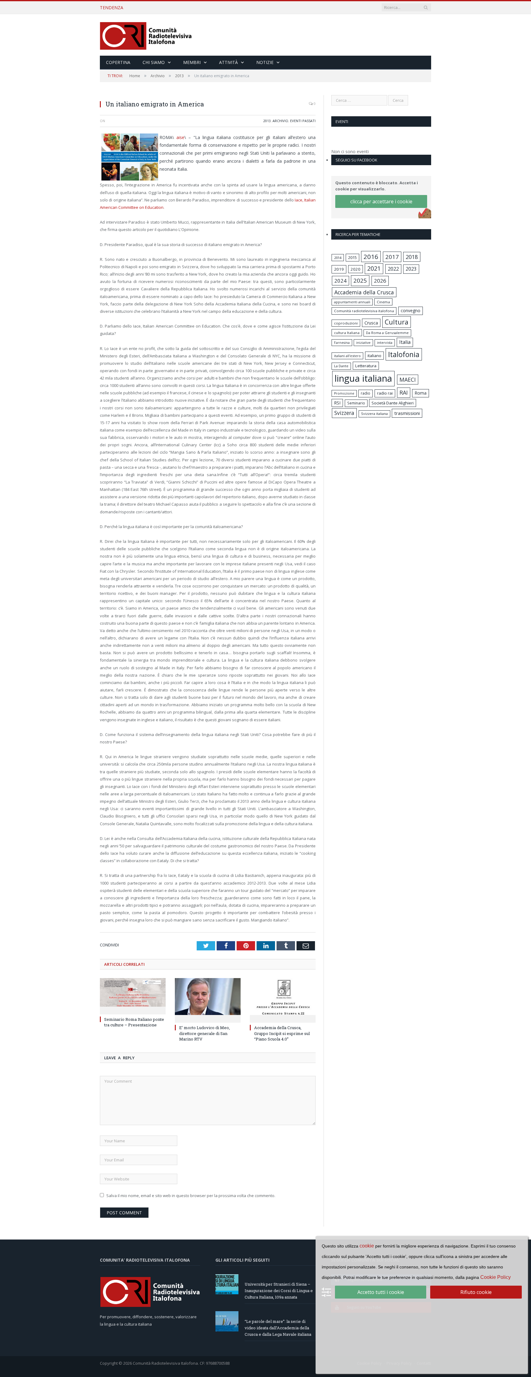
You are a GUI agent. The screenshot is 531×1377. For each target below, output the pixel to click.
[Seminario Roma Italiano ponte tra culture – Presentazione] (133, 995)
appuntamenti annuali (352, 302)
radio (365, 393)
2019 (339, 269)
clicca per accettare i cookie (381, 201)
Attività (228, 62)
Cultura (396, 321)
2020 (355, 269)
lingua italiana (363, 378)
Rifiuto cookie (476, 1292)
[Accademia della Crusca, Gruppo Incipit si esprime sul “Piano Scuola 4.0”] (283, 999)
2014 (337, 257)
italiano (374, 355)
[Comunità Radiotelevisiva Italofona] (146, 35)
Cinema (383, 302)
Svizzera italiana (374, 413)
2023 (411, 268)
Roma (421, 393)
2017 (392, 257)
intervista (384, 342)
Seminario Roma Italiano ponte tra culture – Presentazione (134, 1022)
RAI (403, 392)
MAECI (407, 379)
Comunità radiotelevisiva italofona (364, 310)
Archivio (280, 120)
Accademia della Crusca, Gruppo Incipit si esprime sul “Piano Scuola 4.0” (282, 1033)
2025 (360, 281)
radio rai (385, 393)
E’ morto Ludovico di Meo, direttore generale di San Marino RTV (204, 1033)
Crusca (371, 323)
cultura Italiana (347, 332)
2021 (374, 268)
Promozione (344, 393)
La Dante (341, 366)
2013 (267, 120)
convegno (410, 310)
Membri (192, 62)
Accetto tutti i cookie (380, 1292)
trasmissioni (407, 413)
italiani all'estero (347, 355)
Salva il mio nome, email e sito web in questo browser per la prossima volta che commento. (190, 1195)
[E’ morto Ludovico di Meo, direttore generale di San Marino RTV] (208, 999)
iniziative (363, 342)
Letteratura (365, 365)
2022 (393, 268)
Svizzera (344, 412)
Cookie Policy (495, 1277)
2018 (412, 257)
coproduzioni (346, 323)
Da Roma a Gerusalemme (387, 332)
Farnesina (342, 342)
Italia (405, 342)
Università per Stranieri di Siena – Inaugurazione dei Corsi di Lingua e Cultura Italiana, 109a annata (279, 1290)
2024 (340, 280)
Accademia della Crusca (364, 292)
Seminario (356, 402)
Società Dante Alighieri (393, 403)
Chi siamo (154, 62)
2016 (371, 256)
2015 (352, 257)
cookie (367, 1245)
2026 (380, 280)
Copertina (118, 62)
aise (180, 137)
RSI (337, 403)
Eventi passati (303, 120)
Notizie (264, 62)
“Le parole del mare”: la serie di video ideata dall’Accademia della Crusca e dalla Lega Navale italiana (209, 7)
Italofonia (403, 354)
